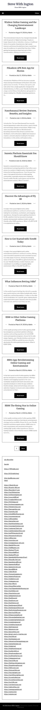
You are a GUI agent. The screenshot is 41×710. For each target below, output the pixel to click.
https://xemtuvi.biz (10, 692)
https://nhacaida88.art (11, 552)
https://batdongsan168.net (13, 605)
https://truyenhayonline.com (13, 680)
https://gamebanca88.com (12, 562)
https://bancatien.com (11, 521)
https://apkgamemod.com (12, 596)
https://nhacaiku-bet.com (12, 559)
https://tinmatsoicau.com (12, 507)
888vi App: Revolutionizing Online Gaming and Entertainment (20, 363)
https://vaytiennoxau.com (12, 684)
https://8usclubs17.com (12, 490)
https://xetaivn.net (10, 694)
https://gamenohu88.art (12, 564)
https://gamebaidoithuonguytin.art (15, 557)
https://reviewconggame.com (13, 504)
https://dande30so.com (11, 545)
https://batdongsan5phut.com (14, 608)
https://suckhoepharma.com (13, 656)
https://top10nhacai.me (12, 492)
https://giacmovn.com (11, 629)
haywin (6, 464)
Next (23, 448)
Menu (37, 13)
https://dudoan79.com (11, 550)
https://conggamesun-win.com (14, 543)
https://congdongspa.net (12, 622)
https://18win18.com (11, 485)
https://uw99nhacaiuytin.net (13, 533)
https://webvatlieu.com (11, 687)
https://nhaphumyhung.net (12, 648)
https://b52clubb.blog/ (11, 473)
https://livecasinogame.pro (13, 574)
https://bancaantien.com (12, 509)
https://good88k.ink (10, 569)
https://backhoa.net (10, 598)
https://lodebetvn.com (11, 579)
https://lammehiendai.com (12, 644)
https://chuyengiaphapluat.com (14, 617)
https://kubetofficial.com (12, 576)
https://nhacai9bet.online (12, 586)
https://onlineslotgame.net (13, 495)
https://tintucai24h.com (12, 670)
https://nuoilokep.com (11, 591)
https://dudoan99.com (11, 555)
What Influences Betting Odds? (20, 281)
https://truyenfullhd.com (12, 677)
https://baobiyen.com (11, 600)
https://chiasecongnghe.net (13, 615)
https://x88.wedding (11, 519)
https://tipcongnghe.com (12, 672)
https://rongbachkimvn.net (13, 499)
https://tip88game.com (11, 547)
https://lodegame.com (11, 581)
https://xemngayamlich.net (13, 689)
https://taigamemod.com (12, 658)
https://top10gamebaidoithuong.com (16, 588)
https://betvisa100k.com (12, 612)
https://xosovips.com (11, 540)
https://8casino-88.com (12, 487)
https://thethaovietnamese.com (14, 663)
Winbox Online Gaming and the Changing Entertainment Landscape (20, 25)
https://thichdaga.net (11, 502)
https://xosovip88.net (11, 497)
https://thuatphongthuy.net (13, 665)
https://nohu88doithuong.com (14, 514)
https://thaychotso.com (12, 593)
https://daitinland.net (11, 627)
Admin (30, 32)
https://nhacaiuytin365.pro (13, 535)
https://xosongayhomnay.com (14, 526)
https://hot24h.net (10, 636)
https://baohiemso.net (11, 603)
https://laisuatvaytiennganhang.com (16, 641)
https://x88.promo (10, 538)
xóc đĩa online (8, 459)
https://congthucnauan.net (13, 624)
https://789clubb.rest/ (11, 469)
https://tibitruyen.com (11, 668)
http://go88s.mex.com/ (11, 478)
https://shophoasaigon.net (13, 653)
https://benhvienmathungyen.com (15, 610)
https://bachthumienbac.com (13, 523)
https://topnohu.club (11, 511)
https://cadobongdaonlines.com (14, 531)
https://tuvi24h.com (10, 682)
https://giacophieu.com (11, 632)
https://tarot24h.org (11, 660)
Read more (20, 58)
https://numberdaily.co (11, 651)
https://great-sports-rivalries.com (15, 634)
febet (6, 480)
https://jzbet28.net (10, 571)
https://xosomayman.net (12, 516)
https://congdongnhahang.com (14, 620)
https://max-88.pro (10, 583)
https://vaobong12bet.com (13, 528)
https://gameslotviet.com (12, 567)
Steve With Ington (20, 4)
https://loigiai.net (10, 646)
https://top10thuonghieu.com (14, 675)
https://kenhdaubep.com (12, 639)
